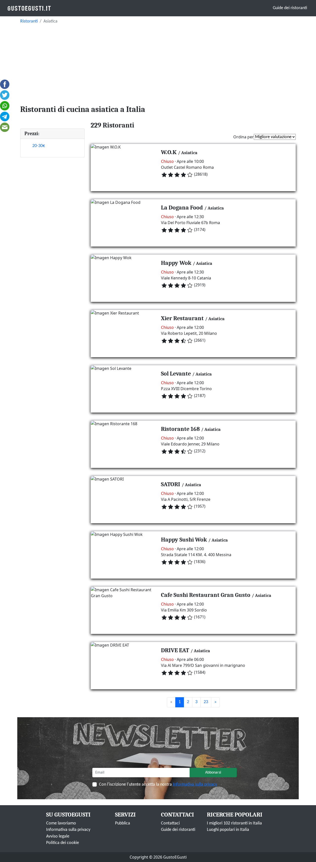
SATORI (170, 484)
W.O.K (169, 152)
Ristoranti (29, 21)
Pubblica (122, 823)
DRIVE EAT (175, 650)
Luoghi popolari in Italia (228, 830)
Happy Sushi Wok (184, 539)
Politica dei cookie (62, 843)
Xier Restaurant (182, 318)
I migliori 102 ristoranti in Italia (234, 823)
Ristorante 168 (180, 428)
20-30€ (38, 146)
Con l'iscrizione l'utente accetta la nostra (158, 784)
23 (206, 702)
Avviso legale (57, 836)
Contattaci (170, 823)
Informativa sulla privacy (195, 784)
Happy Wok (176, 262)
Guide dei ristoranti (290, 8)
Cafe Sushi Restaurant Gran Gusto (205, 594)
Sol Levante (176, 373)
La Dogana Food (182, 207)
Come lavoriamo (61, 823)
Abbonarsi (213, 773)
